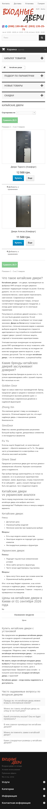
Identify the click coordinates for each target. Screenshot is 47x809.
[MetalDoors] (23, 15)
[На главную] (4, 67)
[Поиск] (42, 38)
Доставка (17, 4)
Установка (29, 4)
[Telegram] (6, 26)
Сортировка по (8, 113)
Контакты (6, 4)
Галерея (41, 4)
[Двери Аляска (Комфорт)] (23, 211)
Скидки (9, 95)
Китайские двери (15, 67)
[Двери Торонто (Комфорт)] (23, 147)
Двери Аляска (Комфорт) (23, 231)
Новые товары (13, 85)
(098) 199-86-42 (17, 26)
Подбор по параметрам (19, 75)
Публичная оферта (9, 773)
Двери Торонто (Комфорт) (23, 167)
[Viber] (3, 26)
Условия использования (11, 770)
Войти (43, 9)
